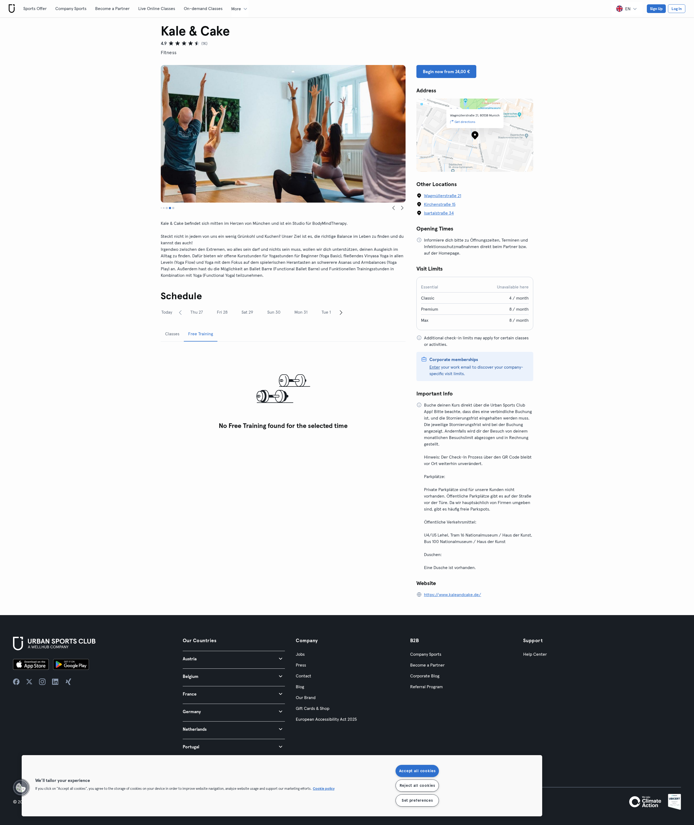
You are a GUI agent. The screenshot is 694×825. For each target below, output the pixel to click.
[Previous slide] (393, 208)
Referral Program (426, 686)
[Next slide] (402, 208)
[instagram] (42, 681)
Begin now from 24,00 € (446, 71)
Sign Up (656, 8)
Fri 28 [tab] (222, 312)
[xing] (68, 681)
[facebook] (16, 681)
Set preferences (417, 800)
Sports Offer (35, 8)
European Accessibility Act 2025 (326, 719)
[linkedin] (55, 681)
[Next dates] (341, 312)
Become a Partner (112, 8)
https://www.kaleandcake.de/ (452, 594)
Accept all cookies (417, 770)
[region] (282, 785)
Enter (434, 367)
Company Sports (70, 8)
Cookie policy (324, 789)
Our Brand (306, 697)
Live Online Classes (156, 8)
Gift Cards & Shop (312, 708)
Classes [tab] (172, 333)
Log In (676, 8)
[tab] (161, 208)
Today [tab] (166, 312)
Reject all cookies (417, 785)
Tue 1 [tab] (326, 312)
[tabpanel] (283, 389)
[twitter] (29, 681)
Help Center (535, 654)
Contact (303, 675)
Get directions (465, 122)
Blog (300, 686)
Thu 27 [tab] (196, 312)
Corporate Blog (424, 675)
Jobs (300, 654)
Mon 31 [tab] (300, 312)
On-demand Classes (203, 8)
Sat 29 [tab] (247, 312)
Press (301, 665)
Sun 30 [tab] (274, 312)
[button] (234, 658)
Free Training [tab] (200, 333)
